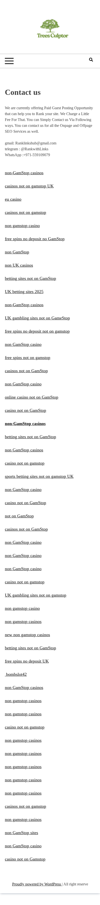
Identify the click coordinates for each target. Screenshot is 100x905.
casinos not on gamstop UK (29, 186)
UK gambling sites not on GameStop (37, 318)
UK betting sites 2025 (24, 291)
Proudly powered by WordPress (37, 884)
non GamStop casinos (24, 449)
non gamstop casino (22, 225)
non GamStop (17, 252)
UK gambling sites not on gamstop (35, 595)
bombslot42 (16, 674)
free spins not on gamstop (27, 357)
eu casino (13, 199)
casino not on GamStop (25, 410)
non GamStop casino (23, 344)
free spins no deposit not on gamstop (37, 331)
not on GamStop (19, 515)
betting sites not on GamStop (30, 278)
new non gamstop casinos (27, 634)
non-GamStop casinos (24, 172)
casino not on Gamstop (25, 859)
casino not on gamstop (24, 463)
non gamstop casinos (23, 621)
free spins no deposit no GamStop (35, 238)
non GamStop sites (21, 832)
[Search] (91, 60)
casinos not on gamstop (25, 212)
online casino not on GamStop (31, 397)
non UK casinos (19, 265)
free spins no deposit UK (27, 661)
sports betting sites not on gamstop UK (39, 476)
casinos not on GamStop (26, 370)
